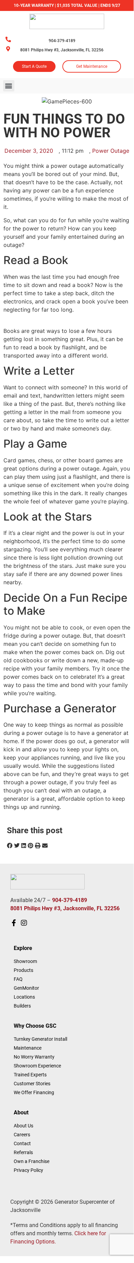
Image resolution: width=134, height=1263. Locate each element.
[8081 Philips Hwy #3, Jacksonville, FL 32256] (8, 48)
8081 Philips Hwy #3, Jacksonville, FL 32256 (61, 50)
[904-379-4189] (8, 39)
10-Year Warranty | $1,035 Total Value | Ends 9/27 (67, 5)
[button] (8, 85)
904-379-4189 (62, 40)
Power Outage (110, 150)
